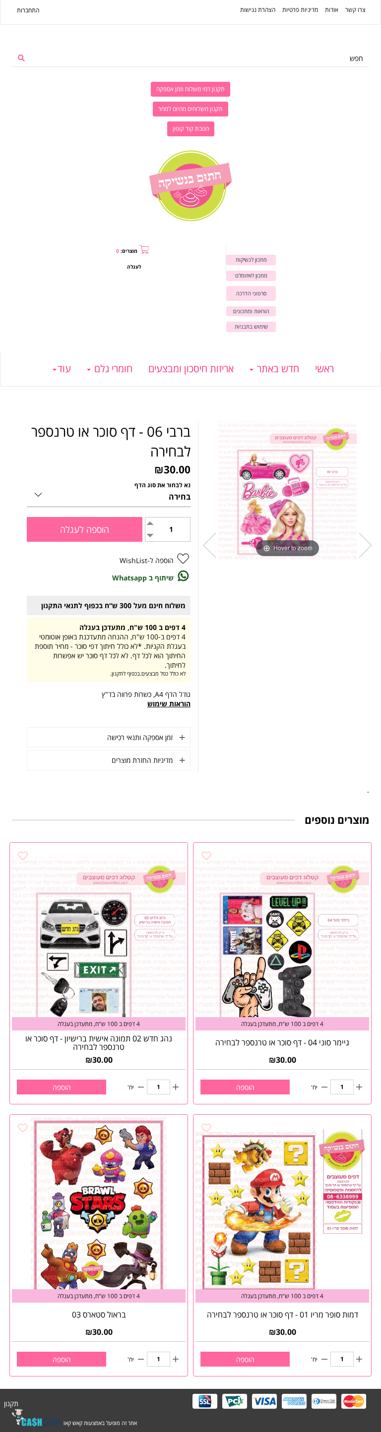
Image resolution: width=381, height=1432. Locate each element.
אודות (331, 9)
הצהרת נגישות (257, 9)
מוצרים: (126, 250)
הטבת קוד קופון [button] (191, 128)
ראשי (324, 368)
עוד (64, 368)
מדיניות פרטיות (300, 9)
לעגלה (134, 266)
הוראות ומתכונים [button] (251, 311)
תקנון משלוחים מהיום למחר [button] (190, 109)
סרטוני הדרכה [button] (251, 293)
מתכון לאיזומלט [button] (251, 275)
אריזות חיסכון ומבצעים (191, 368)
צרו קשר (355, 9)
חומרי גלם (112, 368)
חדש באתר (276, 368)
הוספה (245, 1087)
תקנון (11, 1403)
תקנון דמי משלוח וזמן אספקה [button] (190, 89)
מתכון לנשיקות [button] (251, 259)
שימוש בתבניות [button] (251, 326)
